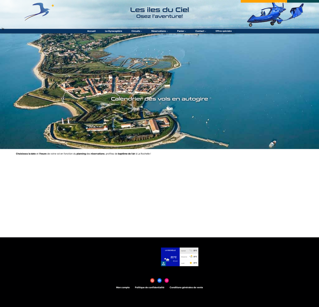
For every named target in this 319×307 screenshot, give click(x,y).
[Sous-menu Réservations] (167, 31)
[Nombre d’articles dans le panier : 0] (3, 29)
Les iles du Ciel (159, 10)
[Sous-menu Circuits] (141, 31)
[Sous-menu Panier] (185, 31)
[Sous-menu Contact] (205, 31)
